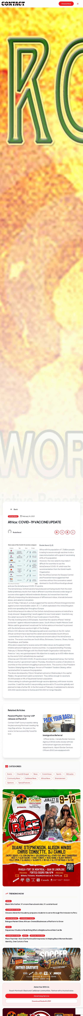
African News (45, 778)
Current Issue (47, 774)
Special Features (24, 783)
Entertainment (60, 778)
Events (9, 774)
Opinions (10, 783)
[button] (57, 532)
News (36, 774)
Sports (58, 774)
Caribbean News (30, 778)
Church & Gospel (23, 774)
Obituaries (69, 774)
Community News (13, 778)
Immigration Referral (52, 735)
